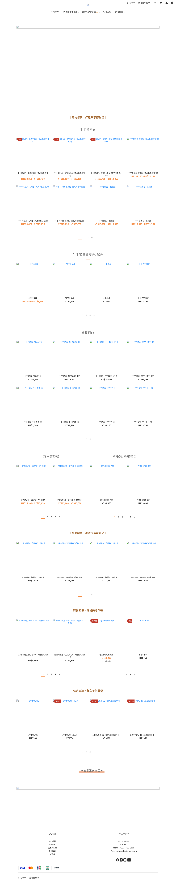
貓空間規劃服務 (70, 12)
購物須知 (52, 844)
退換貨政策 (52, 847)
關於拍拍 (52, 841)
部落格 (52, 854)
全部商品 (55, 12)
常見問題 (119, 12)
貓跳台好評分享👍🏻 (90, 12)
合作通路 (107, 12)
